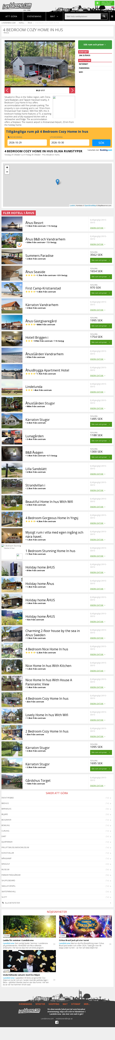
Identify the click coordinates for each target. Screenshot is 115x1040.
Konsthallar (7, 853)
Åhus (30, 23)
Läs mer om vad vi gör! (72, 1014)
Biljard (4, 814)
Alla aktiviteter (12, 903)
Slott (4, 897)
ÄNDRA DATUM (97, 228)
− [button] (7, 172)
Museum (5, 869)
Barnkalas (6, 809)
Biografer (6, 820)
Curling (5, 831)
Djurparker (6, 842)
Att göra (11, 16)
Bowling (5, 825)
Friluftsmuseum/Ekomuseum (15, 847)
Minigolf (5, 864)
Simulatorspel (8, 886)
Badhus (5, 803)
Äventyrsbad (7, 797)
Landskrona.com (8, 23)
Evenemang (34, 16)
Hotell (21, 23)
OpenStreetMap (90, 205)
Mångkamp (6, 858)
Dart (3, 836)
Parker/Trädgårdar (11, 875)
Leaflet (72, 205)
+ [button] (7, 167)
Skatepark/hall (8, 891)
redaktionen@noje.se (64, 1018)
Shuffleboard (8, 880)
